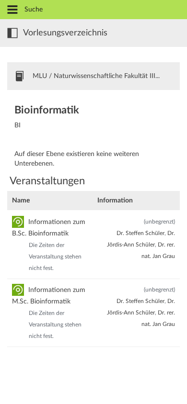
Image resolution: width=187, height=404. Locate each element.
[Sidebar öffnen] (12, 33)
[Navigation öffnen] (12, 10)
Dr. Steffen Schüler (140, 233)
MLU (40, 76)
